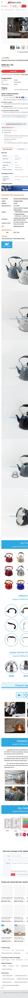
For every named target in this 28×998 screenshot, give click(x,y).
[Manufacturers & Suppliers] (14, 2)
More (2, 988)
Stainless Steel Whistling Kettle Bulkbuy (10, 985)
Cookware (18, 9)
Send (13, 874)
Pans (17, 965)
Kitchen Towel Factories (7, 975)
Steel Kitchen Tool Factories (21, 975)
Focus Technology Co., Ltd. (17, 992)
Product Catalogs (20, 950)
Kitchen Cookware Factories (8, 979)
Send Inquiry (13, 71)
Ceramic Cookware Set (7, 969)
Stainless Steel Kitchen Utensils (20, 982)
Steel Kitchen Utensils (6, 982)
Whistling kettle (17, 953)
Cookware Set (23, 9)
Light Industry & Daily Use (9, 9)
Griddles (4, 965)
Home (2, 9)
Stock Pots (11, 965)
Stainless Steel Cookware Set (7, 953)
